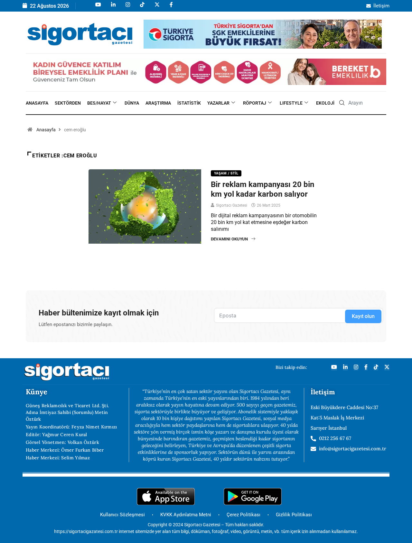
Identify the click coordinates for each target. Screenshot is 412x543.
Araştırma (158, 103)
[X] (156, 7)
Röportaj (254, 103)
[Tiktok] (142, 7)
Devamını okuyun (229, 239)
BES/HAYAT (99, 103)
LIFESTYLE (291, 103)
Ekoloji (325, 103)
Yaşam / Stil (226, 173)
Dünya (132, 103)
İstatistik (189, 103)
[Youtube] (97, 7)
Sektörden (68, 103)
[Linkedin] (113, 7)
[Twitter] (386, 367)
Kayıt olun (363, 316)
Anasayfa (37, 103)
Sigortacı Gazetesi (231, 205)
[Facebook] (170, 7)
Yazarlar (218, 103)
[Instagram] (127, 7)
